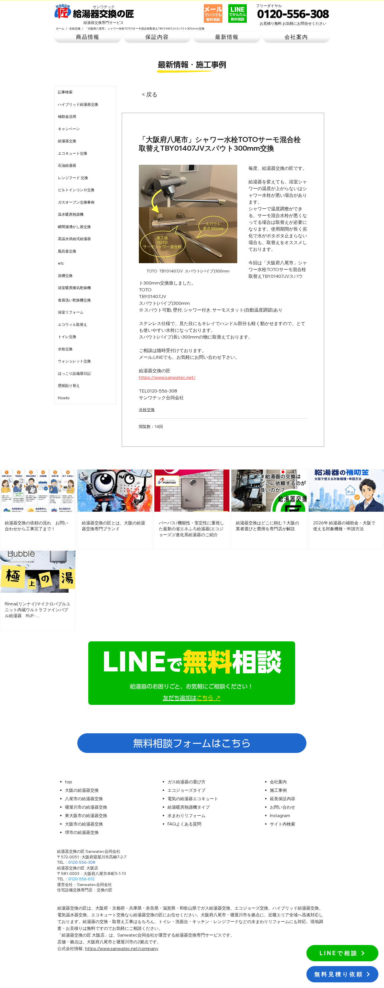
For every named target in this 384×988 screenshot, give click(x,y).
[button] (87, 36)
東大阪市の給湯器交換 (86, 815)
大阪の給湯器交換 (82, 790)
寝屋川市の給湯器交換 (86, 807)
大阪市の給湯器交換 (84, 824)
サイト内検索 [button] (282, 824)
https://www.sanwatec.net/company (121, 948)
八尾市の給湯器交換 (84, 798)
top (68, 781)
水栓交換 (147, 409)
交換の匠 (104, 889)
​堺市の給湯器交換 (82, 832)
